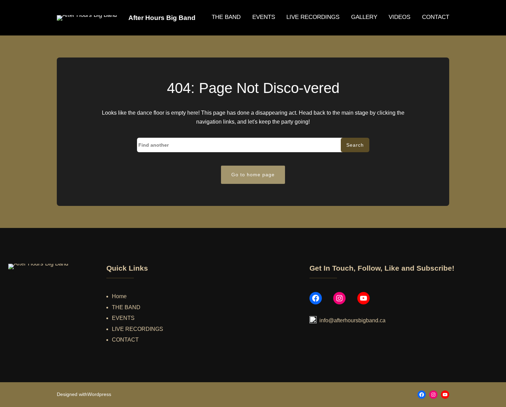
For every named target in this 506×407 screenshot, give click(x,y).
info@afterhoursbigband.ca (352, 320)
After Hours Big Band (162, 17)
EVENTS (123, 318)
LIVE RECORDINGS (137, 329)
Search (355, 145)
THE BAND (126, 307)
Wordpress (99, 394)
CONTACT (125, 340)
